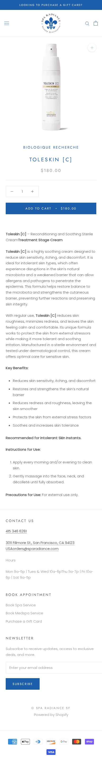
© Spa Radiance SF (50, 708)
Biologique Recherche (51, 147)
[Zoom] (92, 47)
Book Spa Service (21, 605)
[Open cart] (96, 23)
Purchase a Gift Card (24, 621)
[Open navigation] (6, 23)
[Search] (87, 23)
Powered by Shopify (51, 714)
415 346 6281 (16, 531)
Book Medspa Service (24, 613)
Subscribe (23, 684)
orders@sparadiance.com (36, 548)
